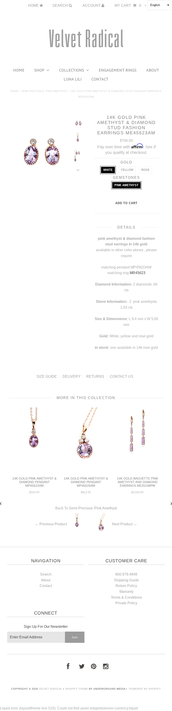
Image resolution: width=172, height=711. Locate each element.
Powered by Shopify (145, 688)
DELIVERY (71, 376)
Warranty (126, 591)
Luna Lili (73, 79)
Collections (71, 70)
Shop (39, 70)
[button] (159, 5)
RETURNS (95, 376)
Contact (99, 79)
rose (145, 170)
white (108, 170)
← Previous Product (51, 524)
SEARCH (60, 5)
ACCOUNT (91, 5)
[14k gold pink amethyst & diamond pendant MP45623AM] (34, 472)
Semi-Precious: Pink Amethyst (45, 91)
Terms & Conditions (126, 597)
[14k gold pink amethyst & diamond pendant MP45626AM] (86, 472)
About (152, 70)
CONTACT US (121, 376)
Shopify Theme (76, 688)
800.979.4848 (126, 574)
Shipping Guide (126, 580)
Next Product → (124, 524)
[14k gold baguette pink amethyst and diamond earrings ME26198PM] (137, 455)
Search (46, 574)
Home (18, 70)
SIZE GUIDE (47, 376)
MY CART (128, 5)
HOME (34, 5)
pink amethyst (126, 185)
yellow (127, 170)
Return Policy (126, 586)
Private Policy (126, 603)
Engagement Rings (117, 70)
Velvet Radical (50, 688)
